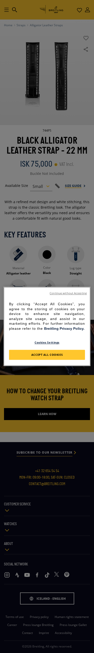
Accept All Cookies (47, 355)
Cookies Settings (47, 342)
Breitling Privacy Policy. (64, 328)
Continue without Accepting (68, 293)
